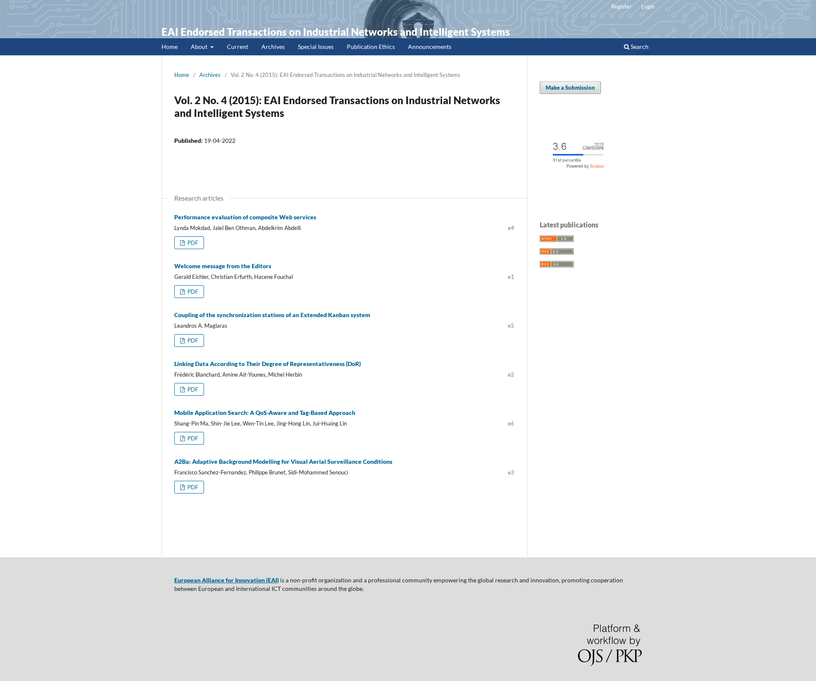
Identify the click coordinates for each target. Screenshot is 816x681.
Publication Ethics (371, 46)
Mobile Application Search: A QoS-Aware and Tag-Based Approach (264, 412)
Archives (273, 46)
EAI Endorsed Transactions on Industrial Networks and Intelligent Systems (336, 32)
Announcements (429, 46)
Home (170, 46)
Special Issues (316, 46)
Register (621, 6)
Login (647, 6)
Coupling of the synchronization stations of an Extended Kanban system (272, 314)
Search (639, 46)
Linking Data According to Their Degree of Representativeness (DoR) (267, 363)
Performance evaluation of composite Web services (245, 217)
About (200, 46)
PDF (192, 242)
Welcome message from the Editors (222, 266)
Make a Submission (570, 87)
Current (237, 46)
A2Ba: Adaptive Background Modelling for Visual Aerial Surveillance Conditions (283, 461)
